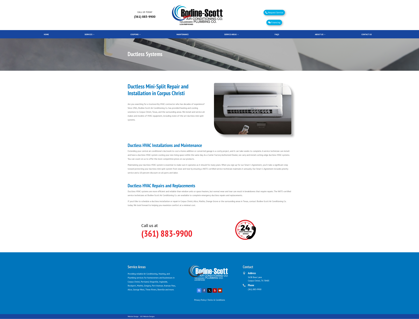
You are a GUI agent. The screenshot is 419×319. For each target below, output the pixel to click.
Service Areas (230, 35)
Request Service (275, 12)
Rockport (132, 285)
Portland (145, 281)
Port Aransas (157, 285)
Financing (275, 22)
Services (88, 35)
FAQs (277, 35)
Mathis (140, 285)
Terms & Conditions (216, 300)
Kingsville (154, 281)
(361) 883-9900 (166, 233)
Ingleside (163, 281)
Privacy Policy (200, 300)
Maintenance (183, 35)
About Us (319, 35)
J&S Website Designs (147, 316)
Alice (130, 289)
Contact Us (366, 35)
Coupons (134, 35)
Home (46, 35)
